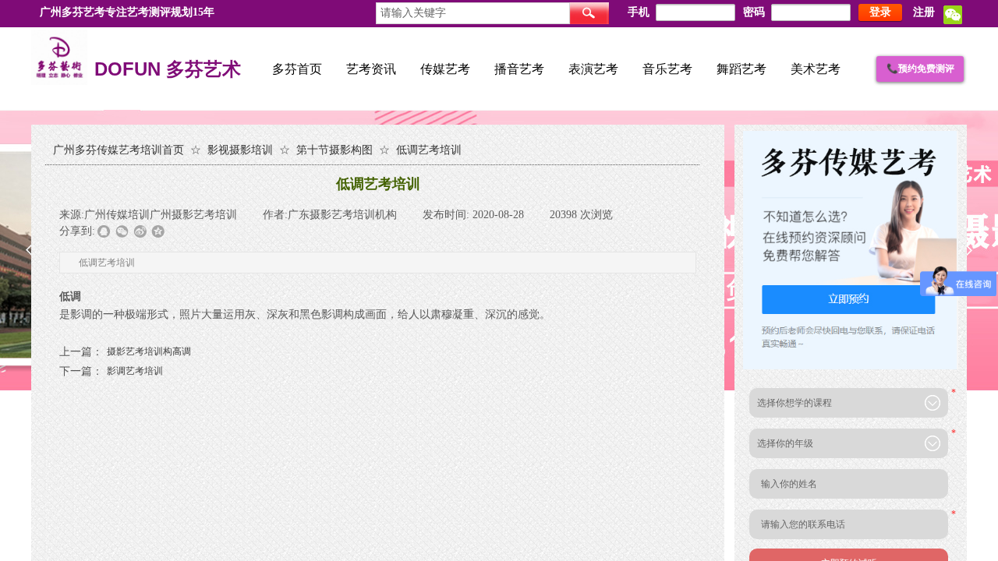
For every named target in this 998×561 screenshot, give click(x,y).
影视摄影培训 (240, 150)
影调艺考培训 (111, 371)
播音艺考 (519, 69)
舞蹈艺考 (741, 69)
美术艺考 (816, 69)
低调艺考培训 (429, 150)
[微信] (952, 21)
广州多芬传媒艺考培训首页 (118, 150)
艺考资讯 (371, 69)
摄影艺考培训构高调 (125, 352)
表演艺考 (593, 69)
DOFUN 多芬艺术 (167, 70)
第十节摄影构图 (334, 150)
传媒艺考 (445, 69)
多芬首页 (297, 69)
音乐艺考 (667, 69)
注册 (924, 12)
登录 (880, 12)
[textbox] (473, 13)
